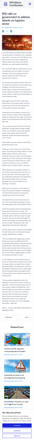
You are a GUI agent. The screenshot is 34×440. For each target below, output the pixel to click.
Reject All (17, 436)
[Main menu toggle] (30, 4)
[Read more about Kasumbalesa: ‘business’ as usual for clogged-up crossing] (17, 392)
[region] (17, 425)
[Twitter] (7, 31)
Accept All (17, 425)
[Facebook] (3, 31)
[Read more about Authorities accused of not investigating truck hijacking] (17, 366)
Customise (17, 430)
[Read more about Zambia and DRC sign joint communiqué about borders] (17, 339)
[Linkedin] (11, 31)
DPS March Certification (16, 4)
